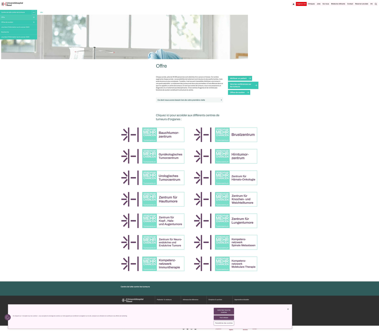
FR (371, 4)
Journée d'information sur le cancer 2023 (15, 27)
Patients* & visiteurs (164, 299)
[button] (7, 317)
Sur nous (326, 4)
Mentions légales (230, 328)
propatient (218, 329)
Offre (3, 17)
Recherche (5, 32)
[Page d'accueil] (12, 4)
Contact (350, 4)
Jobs (318, 4)
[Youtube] (187, 329)
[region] (150, 316)
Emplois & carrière (215, 299)
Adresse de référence (190, 299)
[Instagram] (191, 329)
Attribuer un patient (238, 78)
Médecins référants (338, 4)
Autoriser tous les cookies (223, 311)
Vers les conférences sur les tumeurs (240, 85)
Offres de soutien (7, 22)
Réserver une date (361, 4)
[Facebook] (183, 329)
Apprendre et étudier (241, 299)
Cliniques (311, 4)
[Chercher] (376, 4)
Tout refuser (224, 317)
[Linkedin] (195, 329)
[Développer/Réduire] (34, 12)
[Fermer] (288, 309)
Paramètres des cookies (224, 323)
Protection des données (244, 328)
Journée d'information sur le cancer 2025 (15, 37)
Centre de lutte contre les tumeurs (13, 12)
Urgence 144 (301, 4)
